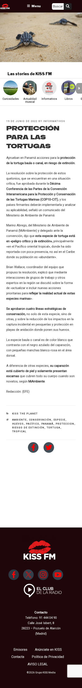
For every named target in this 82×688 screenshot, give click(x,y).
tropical (19, 431)
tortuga (54, 427)
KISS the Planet (25, 413)
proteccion (65, 423)
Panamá (47, 423)
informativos (54, 121)
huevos (18, 423)
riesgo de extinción (28, 427)
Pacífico (32, 423)
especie (60, 419)
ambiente (19, 419)
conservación (40, 419)
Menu (36, 6)
